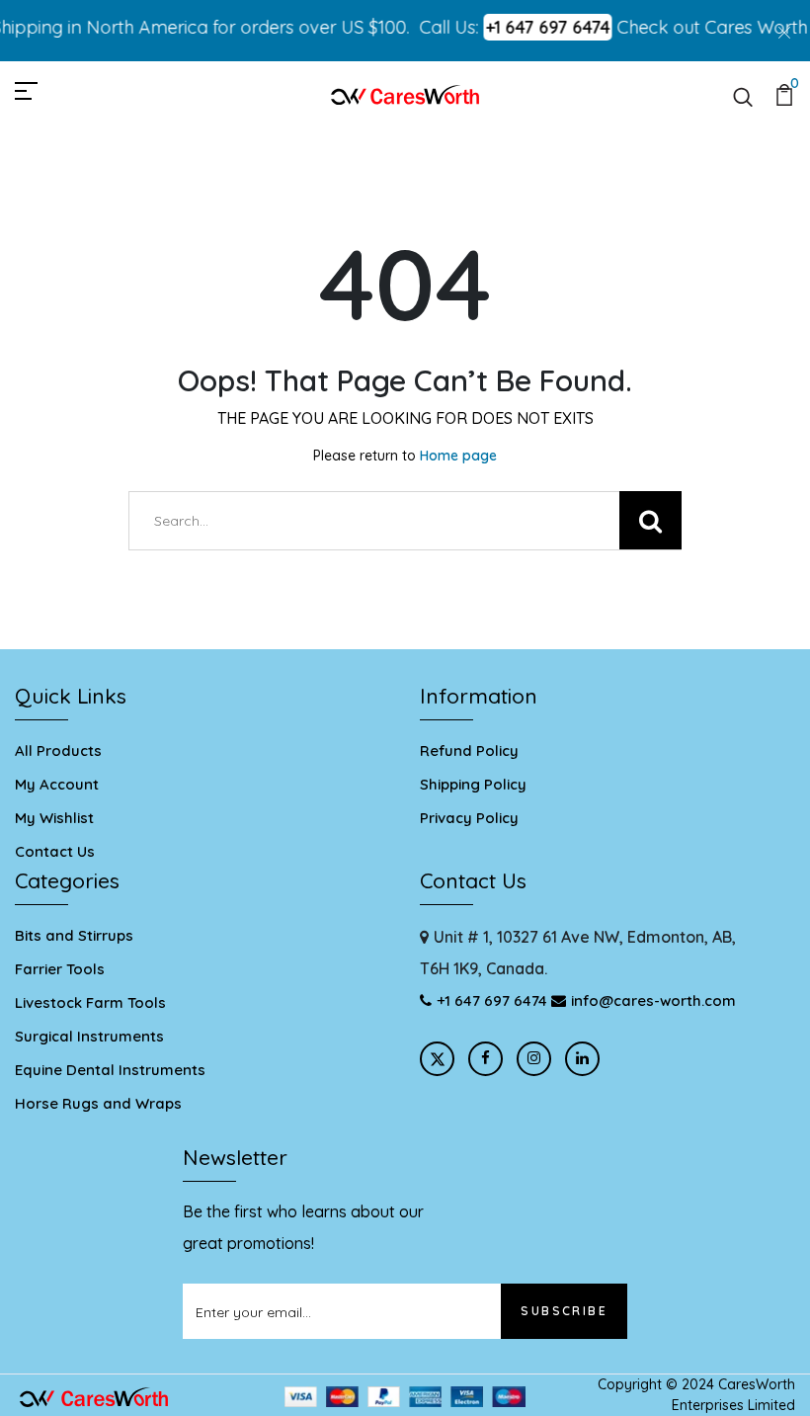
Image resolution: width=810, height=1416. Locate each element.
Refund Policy (469, 750)
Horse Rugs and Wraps (98, 1103)
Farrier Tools (60, 968)
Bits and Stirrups (74, 935)
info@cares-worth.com (653, 1000)
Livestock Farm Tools (90, 1002)
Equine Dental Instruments (110, 1069)
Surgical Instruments (89, 1036)
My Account (57, 784)
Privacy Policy (469, 817)
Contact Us (55, 851)
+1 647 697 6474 (536, 27)
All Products (58, 750)
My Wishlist (54, 817)
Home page (458, 455)
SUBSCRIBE (564, 1310)
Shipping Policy (473, 784)
